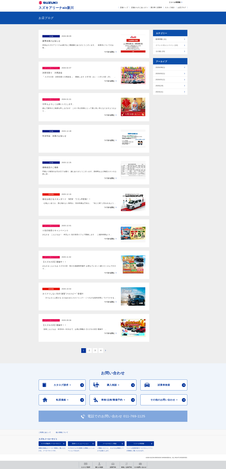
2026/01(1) (160, 79)
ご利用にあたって (45, 432)
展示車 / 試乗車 (156, 7)
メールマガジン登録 (109, 443)
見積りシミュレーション (80, 443)
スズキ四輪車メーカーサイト (51, 443)
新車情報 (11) (161, 39)
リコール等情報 (138, 443)
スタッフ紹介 (170, 7)
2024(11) (159, 92)
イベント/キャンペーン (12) (167, 45)
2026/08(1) (160, 67)
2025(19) (159, 86)
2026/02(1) (160, 73)
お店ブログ (182, 7)
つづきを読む (109, 52)
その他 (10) (160, 51)
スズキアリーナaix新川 (56, 8)
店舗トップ (124, 7)
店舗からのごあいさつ (139, 7)
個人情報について (62, 432)
